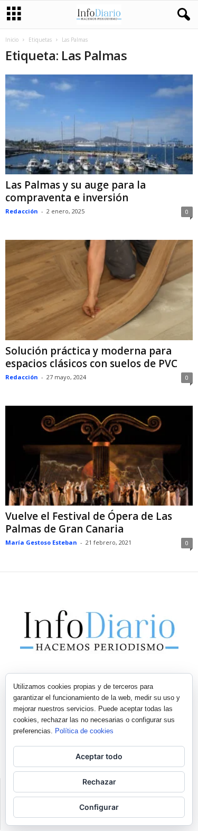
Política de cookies (84, 731)
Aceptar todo (99, 756)
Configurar (99, 806)
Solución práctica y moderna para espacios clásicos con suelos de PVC (91, 357)
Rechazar (99, 781)
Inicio (11, 39)
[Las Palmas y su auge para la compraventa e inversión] (99, 124)
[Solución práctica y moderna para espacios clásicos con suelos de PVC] (99, 290)
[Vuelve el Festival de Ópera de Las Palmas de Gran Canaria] (99, 456)
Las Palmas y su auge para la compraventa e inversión (75, 191)
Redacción (21, 211)
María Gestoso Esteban (41, 542)
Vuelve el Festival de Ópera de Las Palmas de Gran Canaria (88, 522)
